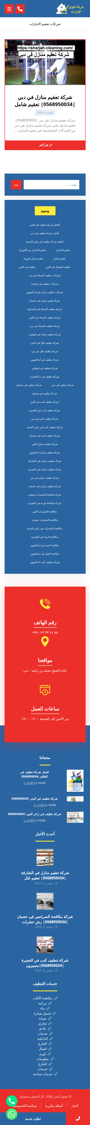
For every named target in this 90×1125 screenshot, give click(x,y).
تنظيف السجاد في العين (58, 267)
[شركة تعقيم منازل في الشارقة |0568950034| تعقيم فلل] (45, 857)
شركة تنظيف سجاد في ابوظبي (45, 334)
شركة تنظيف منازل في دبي (44, 478)
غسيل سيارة (42, 1013)
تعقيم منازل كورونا (33, 258)
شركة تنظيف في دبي (62, 385)
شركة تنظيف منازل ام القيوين (44, 452)
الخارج (42, 1043)
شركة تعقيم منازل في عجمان (44, 300)
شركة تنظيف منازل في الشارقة (44, 461)
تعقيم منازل (59, 258)
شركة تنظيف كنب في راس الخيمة (45, 427)
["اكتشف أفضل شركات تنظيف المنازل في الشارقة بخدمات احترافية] (71, 8)
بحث (16, 184)
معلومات (42, 1058)
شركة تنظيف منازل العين (44, 444)
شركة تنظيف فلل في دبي (44, 351)
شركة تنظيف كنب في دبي (44, 418)
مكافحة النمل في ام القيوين (44, 553)
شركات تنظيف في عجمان (44, 284)
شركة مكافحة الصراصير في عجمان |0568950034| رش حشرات (45, 919)
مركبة (42, 1003)
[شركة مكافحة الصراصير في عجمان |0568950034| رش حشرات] (45, 901)
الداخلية (42, 1038)
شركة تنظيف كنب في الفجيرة (44, 410)
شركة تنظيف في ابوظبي (45, 368)
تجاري (42, 1023)
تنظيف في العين (27, 267)
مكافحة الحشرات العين (44, 511)
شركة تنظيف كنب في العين (44, 402)
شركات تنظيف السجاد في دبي (44, 275)
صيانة (42, 1018)
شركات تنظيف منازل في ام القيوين (44, 292)
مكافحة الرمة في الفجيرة (44, 537)
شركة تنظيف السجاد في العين (44, 317)
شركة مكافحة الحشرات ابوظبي (44, 494)
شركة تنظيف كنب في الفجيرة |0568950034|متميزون (45, 963)
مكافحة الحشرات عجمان (45, 520)
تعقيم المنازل (63, 250)
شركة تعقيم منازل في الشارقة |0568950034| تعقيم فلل (45, 875)
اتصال (43, 1048)
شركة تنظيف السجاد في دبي (45, 326)
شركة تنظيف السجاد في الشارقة (44, 309)
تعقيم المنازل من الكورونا (32, 250)
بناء (42, 1008)
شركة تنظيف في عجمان (28, 385)
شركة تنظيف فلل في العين (45, 343)
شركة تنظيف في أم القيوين (45, 359)
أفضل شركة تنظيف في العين (45, 224)
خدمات (43, 1033)
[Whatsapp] (11, 1114)
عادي (42, 1028)
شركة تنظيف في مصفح (44, 393)
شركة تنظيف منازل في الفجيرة (44, 469)
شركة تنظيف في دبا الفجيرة (44, 376)
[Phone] (11, 1101)
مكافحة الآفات (43, 998)
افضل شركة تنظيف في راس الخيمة (44, 241)
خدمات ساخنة (42, 1074)
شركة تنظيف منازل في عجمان (44, 486)
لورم (42, 1053)
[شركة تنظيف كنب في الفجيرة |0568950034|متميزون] (45, 944)
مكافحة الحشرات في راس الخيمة (44, 528)
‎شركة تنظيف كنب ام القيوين (44, 562)
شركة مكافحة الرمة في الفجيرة (44, 503)
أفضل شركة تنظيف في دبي (44, 233)
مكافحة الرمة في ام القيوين (44, 545)
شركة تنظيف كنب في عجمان (44, 435)
